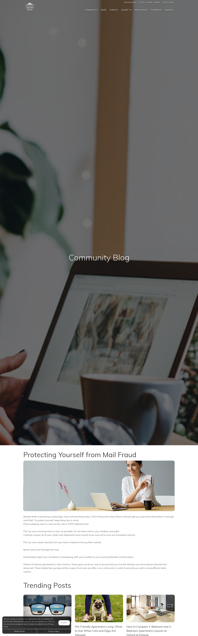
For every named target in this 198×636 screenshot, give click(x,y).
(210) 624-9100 (130, 2)
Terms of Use (19, 631)
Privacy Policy (53, 631)
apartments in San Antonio (56, 564)
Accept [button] (64, 623)
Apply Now (168, 2)
